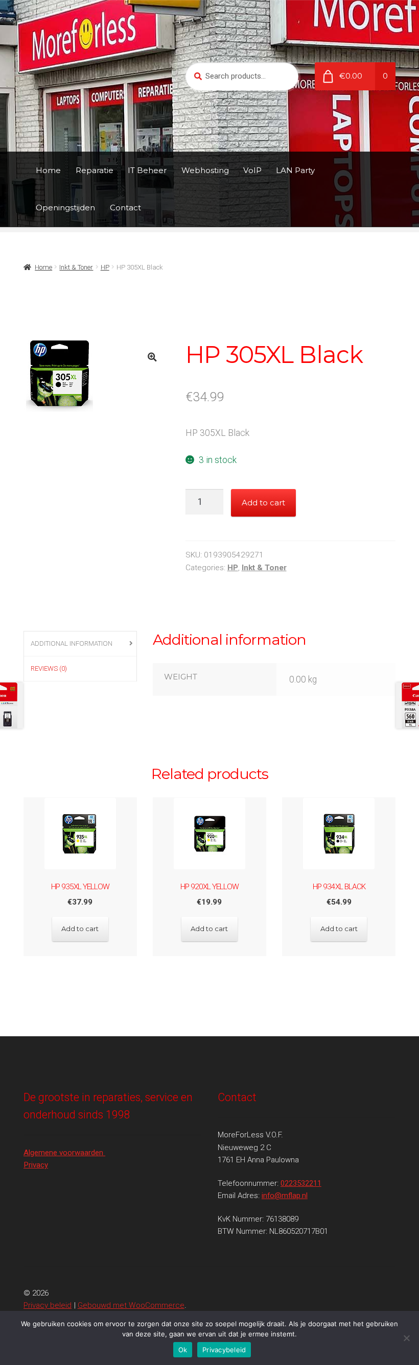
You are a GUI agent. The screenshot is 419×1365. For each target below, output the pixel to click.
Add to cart (263, 502)
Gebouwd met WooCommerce (131, 1305)
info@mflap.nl (285, 1195)
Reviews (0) (49, 668)
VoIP (252, 170)
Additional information (71, 643)
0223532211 (301, 1183)
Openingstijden (65, 207)
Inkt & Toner (76, 267)
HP (105, 267)
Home (48, 170)
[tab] (80, 643)
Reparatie (94, 170)
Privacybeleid (224, 1350)
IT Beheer (147, 170)
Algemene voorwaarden (64, 1152)
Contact (125, 207)
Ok (183, 1350)
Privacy (36, 1164)
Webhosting (205, 170)
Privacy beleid (48, 1305)
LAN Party (295, 170)
